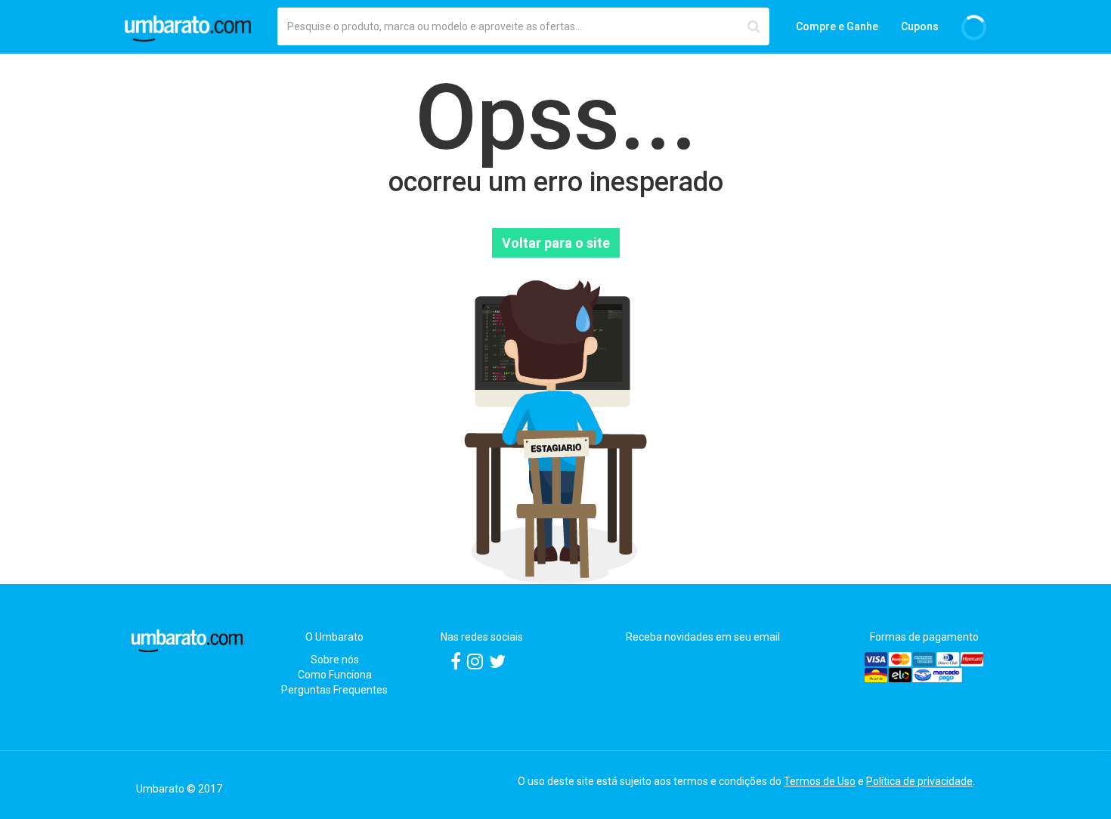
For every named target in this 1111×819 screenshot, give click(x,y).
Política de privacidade (919, 781)
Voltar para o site (556, 243)
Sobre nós (335, 660)
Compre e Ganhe (837, 26)
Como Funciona (335, 675)
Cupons (920, 26)
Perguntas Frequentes (334, 690)
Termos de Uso (820, 781)
